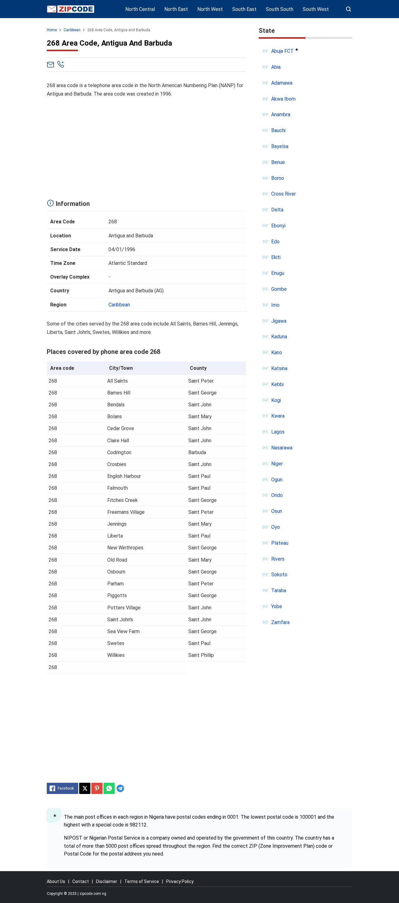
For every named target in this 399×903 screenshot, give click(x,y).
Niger (277, 464)
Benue (278, 162)
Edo (275, 242)
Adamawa (281, 83)
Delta (277, 210)
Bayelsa (279, 146)
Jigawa (278, 321)
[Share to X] (84, 788)
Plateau (279, 543)
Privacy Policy (180, 881)
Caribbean (119, 305)
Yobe (276, 606)
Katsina (279, 368)
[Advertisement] (146, 147)
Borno (277, 178)
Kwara (278, 416)
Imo (275, 305)
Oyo (275, 527)
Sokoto (279, 575)
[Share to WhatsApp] (109, 788)
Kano (276, 352)
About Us (56, 881)
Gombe (279, 289)
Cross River (283, 194)
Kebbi (277, 384)
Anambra (280, 114)
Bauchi (278, 130)
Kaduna (279, 337)
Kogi (276, 400)
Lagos (278, 432)
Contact (80, 881)
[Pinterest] (97, 788)
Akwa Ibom (283, 99)
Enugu (277, 273)
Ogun (276, 480)
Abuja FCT (282, 51)
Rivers (278, 559)
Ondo (277, 495)
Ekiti (276, 257)
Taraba (278, 590)
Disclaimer (106, 881)
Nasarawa (281, 448)
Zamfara (280, 622)
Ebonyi (278, 226)
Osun (276, 511)
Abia (276, 67)
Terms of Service (141, 881)
